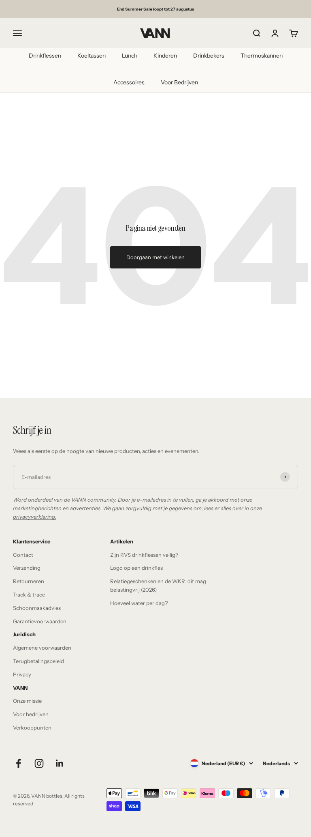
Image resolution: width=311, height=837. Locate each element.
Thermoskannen (262, 55)
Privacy (22, 674)
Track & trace (29, 594)
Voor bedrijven (31, 714)
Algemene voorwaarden (42, 647)
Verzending (26, 567)
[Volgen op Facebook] (18, 763)
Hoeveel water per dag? (139, 603)
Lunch (129, 55)
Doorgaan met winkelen (155, 257)
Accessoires (129, 82)
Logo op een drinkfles (136, 567)
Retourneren (28, 581)
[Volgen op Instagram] (39, 763)
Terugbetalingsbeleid (38, 661)
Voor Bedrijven (179, 82)
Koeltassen (91, 55)
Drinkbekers (208, 55)
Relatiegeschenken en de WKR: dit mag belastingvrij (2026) (158, 585)
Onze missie (27, 701)
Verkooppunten (32, 727)
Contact (23, 555)
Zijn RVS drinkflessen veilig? (144, 555)
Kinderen (165, 55)
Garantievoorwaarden (39, 621)
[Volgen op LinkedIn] (59, 763)
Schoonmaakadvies (37, 608)
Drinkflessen (45, 55)
